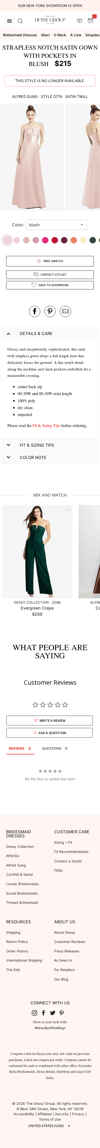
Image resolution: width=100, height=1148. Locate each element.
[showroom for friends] (79, 20)
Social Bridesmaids (22, 893)
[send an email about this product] (65, 311)
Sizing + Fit (63, 842)
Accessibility (24, 1114)
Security (62, 1114)
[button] (32, 158)
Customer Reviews (69, 942)
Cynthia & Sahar (19, 874)
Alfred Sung (16, 865)
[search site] (20, 21)
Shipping (13, 932)
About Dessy (64, 932)
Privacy (78, 1114)
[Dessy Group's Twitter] (54, 1013)
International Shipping (24, 960)
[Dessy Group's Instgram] (36, 1013)
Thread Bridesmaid (22, 903)
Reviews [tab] (17, 748)
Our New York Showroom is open (50, 6)
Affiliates (44, 1114)
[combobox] (53, 225)
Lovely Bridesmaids (22, 884)
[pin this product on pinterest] (50, 311)
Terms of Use (50, 1119)
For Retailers (64, 970)
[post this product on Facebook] (34, 311)
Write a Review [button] (52, 720)
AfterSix (12, 856)
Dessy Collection (20, 847)
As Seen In (63, 960)
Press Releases (66, 951)
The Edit (13, 970)
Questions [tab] (51, 748)
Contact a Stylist (68, 861)
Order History (17, 951)
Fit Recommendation (71, 852)
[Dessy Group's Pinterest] (63, 1013)
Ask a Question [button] (52, 732)
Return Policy (17, 942)
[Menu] (9, 21)
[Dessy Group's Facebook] (45, 1013)
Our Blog (61, 979)
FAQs (58, 870)
